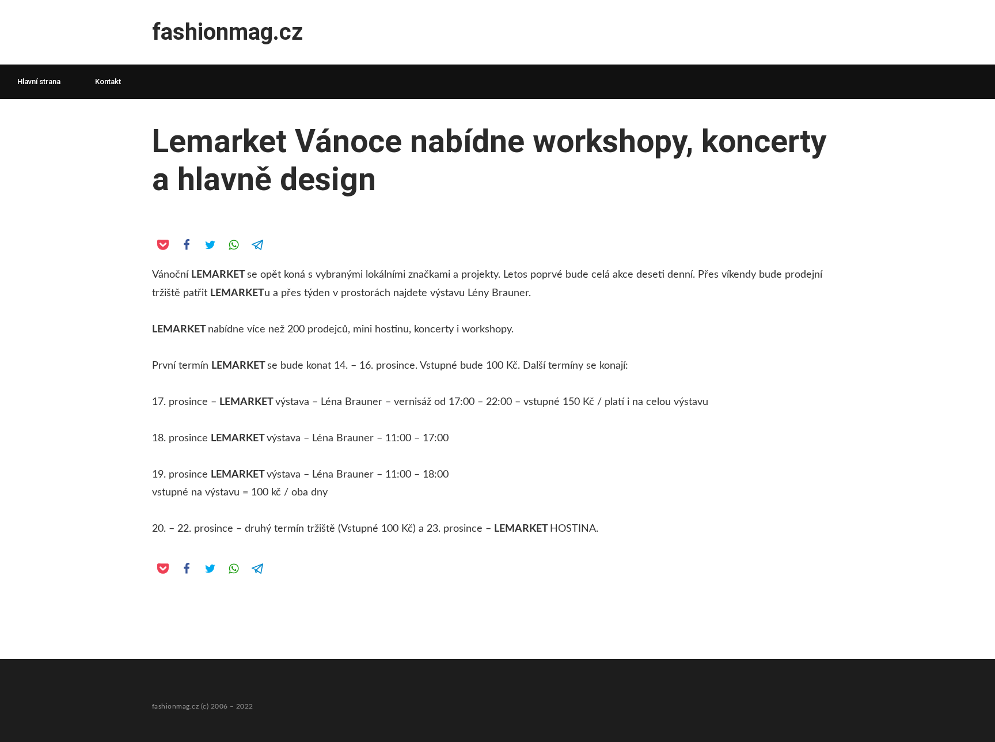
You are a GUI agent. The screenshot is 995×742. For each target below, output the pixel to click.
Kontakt (108, 81)
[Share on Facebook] (186, 244)
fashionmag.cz (227, 32)
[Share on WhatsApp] (233, 244)
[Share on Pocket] (162, 244)
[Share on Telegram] (256, 244)
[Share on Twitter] (209, 244)
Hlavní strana (38, 81)
